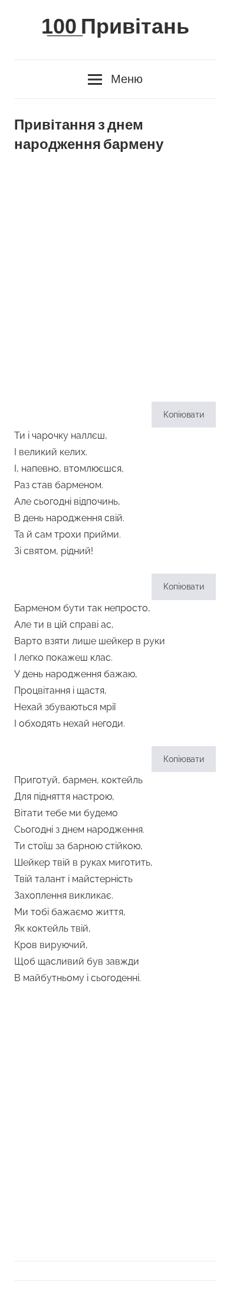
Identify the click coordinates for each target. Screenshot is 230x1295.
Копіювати (183, 414)
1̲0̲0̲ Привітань (115, 27)
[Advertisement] (115, 272)
